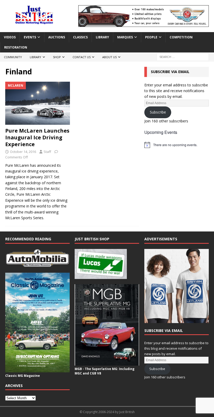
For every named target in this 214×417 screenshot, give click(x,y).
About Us (109, 57)
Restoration (15, 47)
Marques (125, 37)
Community (13, 57)
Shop (57, 57)
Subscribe (158, 112)
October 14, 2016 (23, 151)
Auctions (56, 37)
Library (102, 37)
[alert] (176, 145)
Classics (80, 37)
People (151, 37)
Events (30, 37)
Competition (181, 37)
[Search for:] (183, 56)
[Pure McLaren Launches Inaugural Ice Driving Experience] (37, 103)
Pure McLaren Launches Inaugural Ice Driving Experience (37, 137)
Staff (47, 151)
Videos (10, 37)
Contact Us (82, 57)
